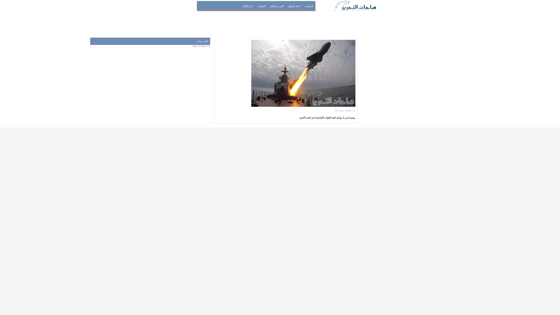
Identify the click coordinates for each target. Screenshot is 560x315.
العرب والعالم (350, 111)
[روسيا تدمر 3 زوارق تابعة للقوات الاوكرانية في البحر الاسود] (303, 73)
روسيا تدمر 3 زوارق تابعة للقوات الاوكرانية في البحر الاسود (327, 117)
